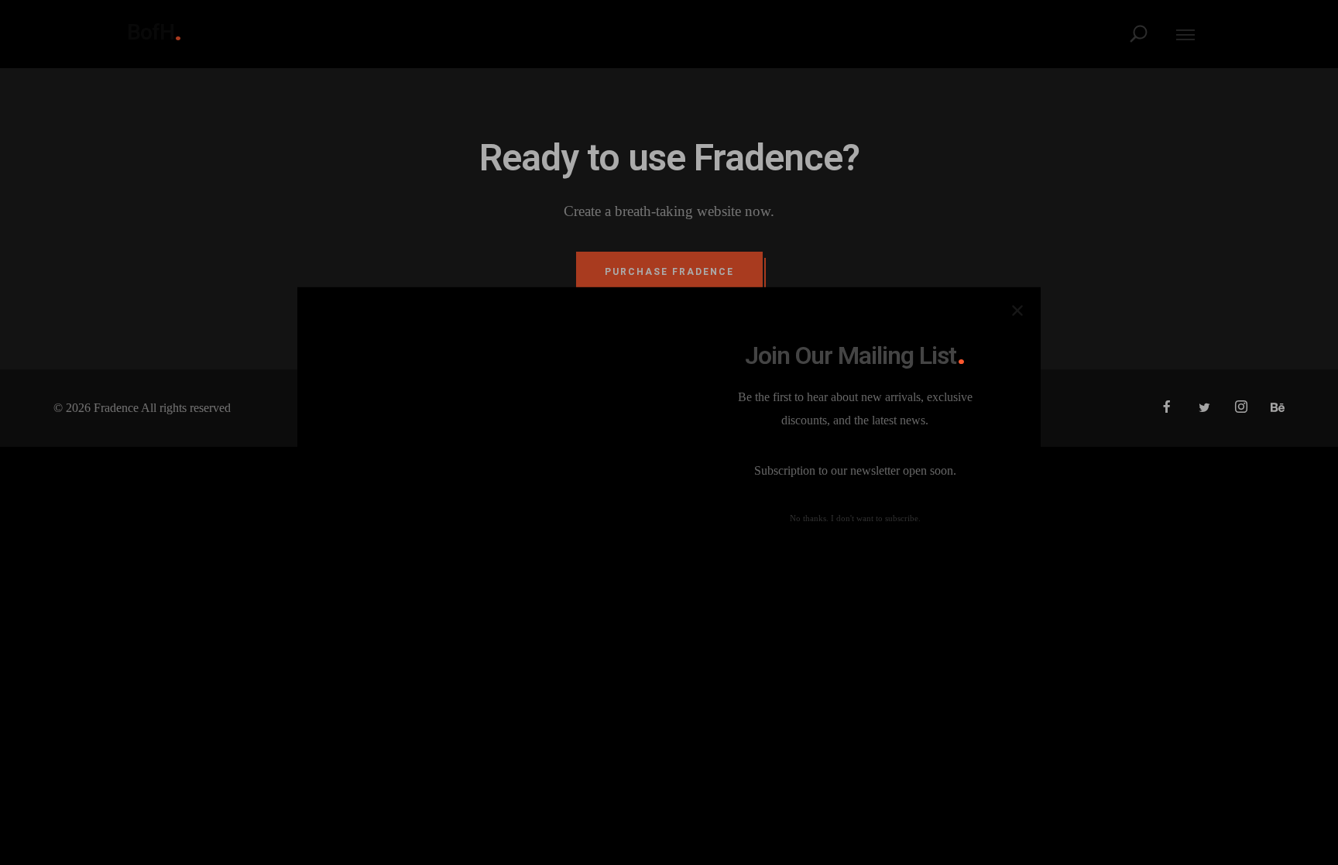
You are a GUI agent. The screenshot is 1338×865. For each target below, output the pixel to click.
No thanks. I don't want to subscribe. (855, 518)
